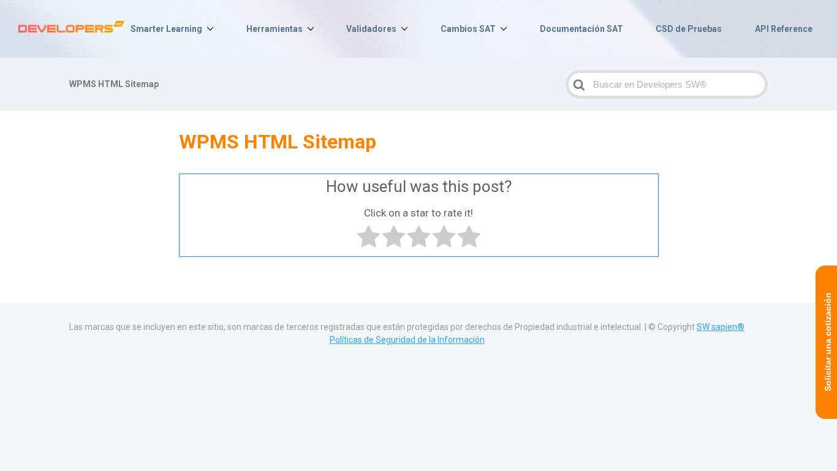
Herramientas (274, 29)
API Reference (783, 29)
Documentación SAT (581, 29)
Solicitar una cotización (828, 342)
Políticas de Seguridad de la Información (407, 340)
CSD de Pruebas (689, 29)
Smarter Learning (166, 29)
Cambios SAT (468, 29)
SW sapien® (720, 327)
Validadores (371, 29)
